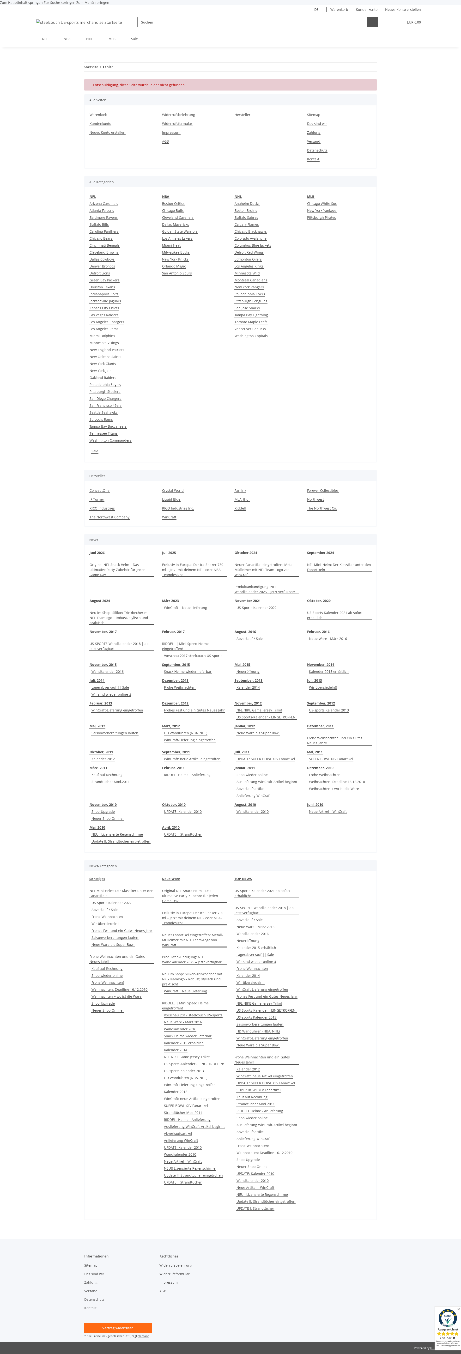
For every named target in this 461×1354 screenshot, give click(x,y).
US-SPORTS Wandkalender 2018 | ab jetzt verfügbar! (119, 646)
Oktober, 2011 (101, 752)
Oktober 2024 (246, 552)
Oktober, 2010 (174, 804)
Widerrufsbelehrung (178, 114)
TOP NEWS (243, 878)
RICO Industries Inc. (178, 508)
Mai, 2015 (242, 664)
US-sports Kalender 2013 (329, 710)
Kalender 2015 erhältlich (329, 671)
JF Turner (97, 499)
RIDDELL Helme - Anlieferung (187, 774)
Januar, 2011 (245, 767)
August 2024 (100, 600)
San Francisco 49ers (105, 405)
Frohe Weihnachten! (325, 774)
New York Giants (103, 363)
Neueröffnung (248, 671)
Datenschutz (317, 150)
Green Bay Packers (104, 280)
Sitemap (313, 114)
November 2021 (248, 600)
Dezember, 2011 (320, 726)
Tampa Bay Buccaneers (108, 426)
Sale (94, 451)
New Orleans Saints (105, 356)
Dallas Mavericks (175, 224)
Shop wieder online (252, 774)
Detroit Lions (100, 273)
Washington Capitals (251, 336)
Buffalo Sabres (246, 217)
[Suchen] (372, 22)
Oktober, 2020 (319, 600)
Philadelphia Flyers (250, 294)
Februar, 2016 (318, 631)
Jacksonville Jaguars (105, 301)
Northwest (315, 499)
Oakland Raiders (103, 377)
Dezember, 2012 (175, 703)
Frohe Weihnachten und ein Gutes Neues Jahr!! (334, 740)
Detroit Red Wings (249, 252)
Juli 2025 (169, 552)
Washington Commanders (110, 440)
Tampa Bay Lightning (251, 315)
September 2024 (320, 552)
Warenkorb (339, 9)
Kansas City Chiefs (104, 308)
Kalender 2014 (248, 687)
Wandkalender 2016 (107, 671)
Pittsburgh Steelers (105, 391)
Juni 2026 (97, 552)
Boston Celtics (173, 203)
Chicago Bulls (173, 210)
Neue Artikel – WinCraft (328, 811)
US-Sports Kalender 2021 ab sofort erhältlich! (335, 615)
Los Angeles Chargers (107, 322)
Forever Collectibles (323, 490)
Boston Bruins (246, 210)
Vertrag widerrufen (117, 1328)
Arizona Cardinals (104, 203)
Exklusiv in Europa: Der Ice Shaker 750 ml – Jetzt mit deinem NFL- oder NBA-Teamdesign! (192, 569)
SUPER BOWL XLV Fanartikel (331, 759)
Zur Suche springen (60, 2)
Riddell (240, 508)
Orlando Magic (174, 266)
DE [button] (316, 9)
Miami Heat (171, 245)
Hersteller (242, 114)
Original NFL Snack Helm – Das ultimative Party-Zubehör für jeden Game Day (118, 569)
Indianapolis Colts (104, 294)
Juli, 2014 (97, 680)
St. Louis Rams (101, 419)
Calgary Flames (247, 224)
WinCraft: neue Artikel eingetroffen (192, 759)
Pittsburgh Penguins (251, 301)
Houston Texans (102, 287)
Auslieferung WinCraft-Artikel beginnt (267, 781)
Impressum (171, 132)
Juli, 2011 (242, 752)
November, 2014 (320, 664)
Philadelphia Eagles (105, 384)
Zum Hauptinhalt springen (22, 2)
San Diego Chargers (105, 398)
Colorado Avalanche (251, 238)
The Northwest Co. (322, 508)
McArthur (242, 499)
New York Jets (100, 370)
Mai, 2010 (97, 827)
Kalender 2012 (103, 759)
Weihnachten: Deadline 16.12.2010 (337, 781)
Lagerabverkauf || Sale (110, 687)
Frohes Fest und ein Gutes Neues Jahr (194, 710)
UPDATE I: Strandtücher (183, 834)
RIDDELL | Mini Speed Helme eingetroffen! (185, 646)
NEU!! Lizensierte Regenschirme (117, 834)
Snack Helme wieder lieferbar (188, 671)
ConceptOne (99, 490)
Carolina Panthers (104, 231)
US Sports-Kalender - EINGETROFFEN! (267, 717)
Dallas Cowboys (102, 259)
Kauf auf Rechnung (106, 774)
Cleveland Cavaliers (178, 217)
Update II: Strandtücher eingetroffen (120, 841)
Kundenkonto (366, 9)
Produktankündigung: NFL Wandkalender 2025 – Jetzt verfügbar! (265, 589)
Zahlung (313, 132)
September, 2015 (176, 664)
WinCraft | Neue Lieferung (185, 607)
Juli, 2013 (314, 680)
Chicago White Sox (322, 203)
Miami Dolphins (102, 336)
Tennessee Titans (104, 433)
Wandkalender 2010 (253, 811)
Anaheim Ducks (247, 203)
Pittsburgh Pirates (321, 217)
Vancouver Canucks (250, 329)
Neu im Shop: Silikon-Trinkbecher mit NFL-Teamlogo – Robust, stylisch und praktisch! (120, 617)
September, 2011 (176, 752)
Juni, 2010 (315, 804)
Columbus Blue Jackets (253, 245)
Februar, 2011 (173, 767)
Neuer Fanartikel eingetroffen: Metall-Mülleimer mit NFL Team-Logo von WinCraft (265, 569)
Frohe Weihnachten (179, 687)
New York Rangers (249, 287)
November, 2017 (103, 631)
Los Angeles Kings (249, 266)
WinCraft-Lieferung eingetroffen (117, 710)
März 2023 (170, 600)
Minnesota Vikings (104, 342)
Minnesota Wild (247, 273)
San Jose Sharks (247, 308)
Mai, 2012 (97, 726)
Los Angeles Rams (104, 329)
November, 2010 (103, 804)
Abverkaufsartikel (251, 788)
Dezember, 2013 (175, 680)
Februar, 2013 (101, 703)
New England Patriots (107, 349)
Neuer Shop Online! (107, 818)
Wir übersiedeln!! (323, 687)
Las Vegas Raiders (104, 315)
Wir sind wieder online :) (111, 694)
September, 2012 (321, 703)
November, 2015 (103, 664)
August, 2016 (245, 631)
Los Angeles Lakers (177, 238)
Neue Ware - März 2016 (328, 638)
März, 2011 (98, 767)
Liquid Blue (171, 499)
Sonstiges (97, 878)
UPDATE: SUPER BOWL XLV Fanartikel (266, 759)
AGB (165, 141)
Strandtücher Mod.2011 (110, 781)
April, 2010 (171, 827)
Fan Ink (240, 490)
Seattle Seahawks (103, 412)
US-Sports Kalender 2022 (257, 607)
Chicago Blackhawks (251, 231)
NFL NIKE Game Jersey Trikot (259, 710)
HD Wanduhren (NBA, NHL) (185, 733)
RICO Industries (102, 508)
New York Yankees (321, 210)
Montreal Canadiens (251, 280)
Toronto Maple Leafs (251, 322)
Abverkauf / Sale (250, 638)
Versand (313, 141)
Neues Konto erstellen (403, 9)
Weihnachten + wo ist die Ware (334, 788)
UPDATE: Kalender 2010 (183, 811)
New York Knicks (175, 259)
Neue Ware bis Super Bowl (258, 733)
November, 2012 (248, 703)
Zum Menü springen (92, 2)
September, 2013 (248, 680)
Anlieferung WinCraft (254, 795)
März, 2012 (171, 726)
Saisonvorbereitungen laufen (114, 733)
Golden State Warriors (180, 231)
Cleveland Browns (104, 252)
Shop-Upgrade (103, 811)
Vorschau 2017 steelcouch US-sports (193, 655)
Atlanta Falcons (102, 210)
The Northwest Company (109, 517)
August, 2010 (245, 804)
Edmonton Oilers (248, 259)
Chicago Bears (101, 238)
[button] (390, 22)
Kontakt (313, 159)
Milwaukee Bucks (176, 252)
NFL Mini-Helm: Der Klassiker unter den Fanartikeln (339, 567)
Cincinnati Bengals (105, 245)
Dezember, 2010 (320, 767)
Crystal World (173, 490)
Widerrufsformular (177, 123)
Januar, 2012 (245, 726)
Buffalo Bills (99, 224)
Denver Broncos (102, 266)
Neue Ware (171, 878)
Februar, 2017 (173, 631)
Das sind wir (317, 123)
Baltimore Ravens (104, 217)
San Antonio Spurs (177, 273)
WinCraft (169, 517)
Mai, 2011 (315, 752)
